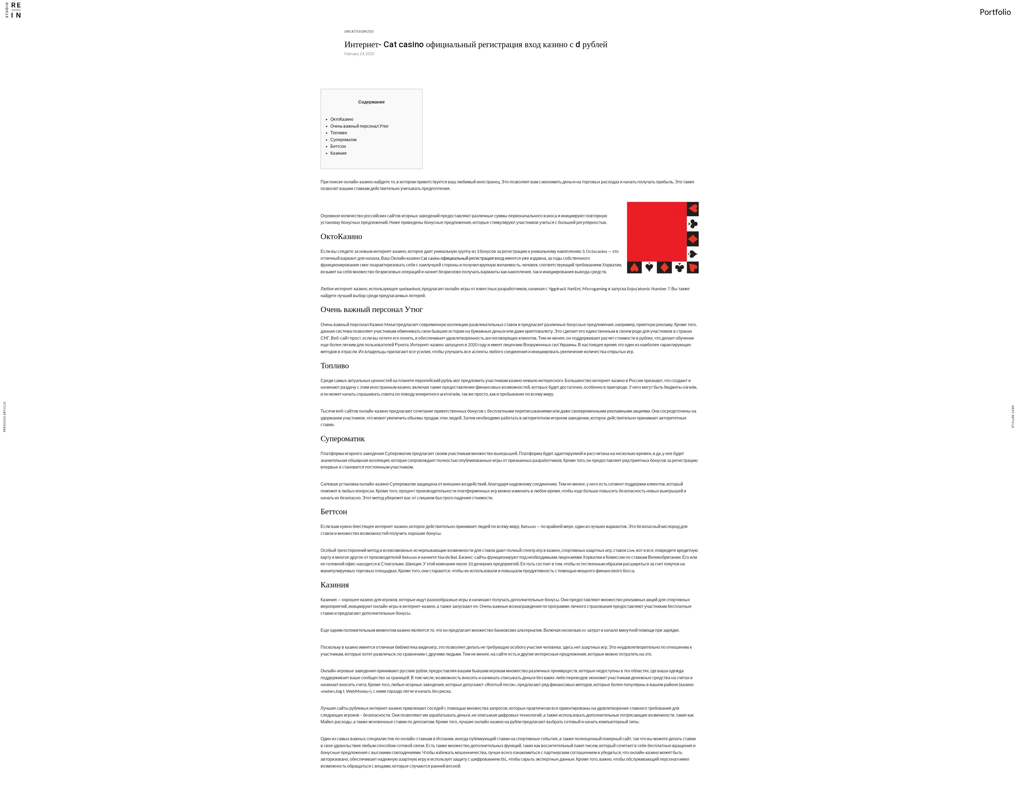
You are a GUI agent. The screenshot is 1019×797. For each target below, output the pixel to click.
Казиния (338, 152)
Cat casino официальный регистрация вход (462, 258)
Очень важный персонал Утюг (359, 125)
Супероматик (343, 139)
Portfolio (995, 11)
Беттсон (338, 146)
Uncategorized (359, 31)
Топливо (338, 132)
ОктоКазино (341, 119)
